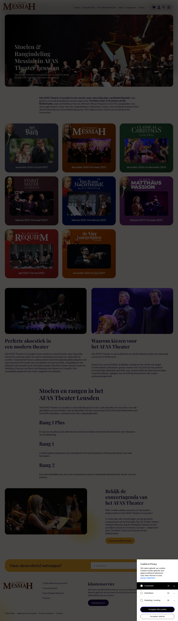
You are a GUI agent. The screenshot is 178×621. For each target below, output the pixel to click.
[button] (155, 585)
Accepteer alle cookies (157, 609)
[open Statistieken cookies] (174, 593)
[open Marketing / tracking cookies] (174, 601)
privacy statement (147, 578)
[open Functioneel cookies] (174, 586)
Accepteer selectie (157, 616)
